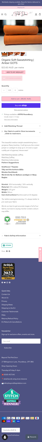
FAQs (3, 315)
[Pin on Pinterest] (9, 251)
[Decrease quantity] (4, 90)
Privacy (4, 301)
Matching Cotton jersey (10, 160)
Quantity (5, 86)
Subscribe (8, 348)
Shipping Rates (7, 305)
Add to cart (21, 99)
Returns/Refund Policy (10, 318)
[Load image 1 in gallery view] (21, 35)
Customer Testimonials (10, 311)
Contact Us (6, 294)
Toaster (15, 167)
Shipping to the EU (8, 308)
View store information (11, 119)
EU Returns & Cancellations (12, 322)
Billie (21, 169)
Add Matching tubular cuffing (12, 155)
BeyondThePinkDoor (12, 435)
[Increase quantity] (15, 90)
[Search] (6, 14)
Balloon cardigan (23, 175)
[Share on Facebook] (7, 251)
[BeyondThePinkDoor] (21, 14)
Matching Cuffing (8, 157)
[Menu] (2, 14)
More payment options (21, 110)
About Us (5, 298)
